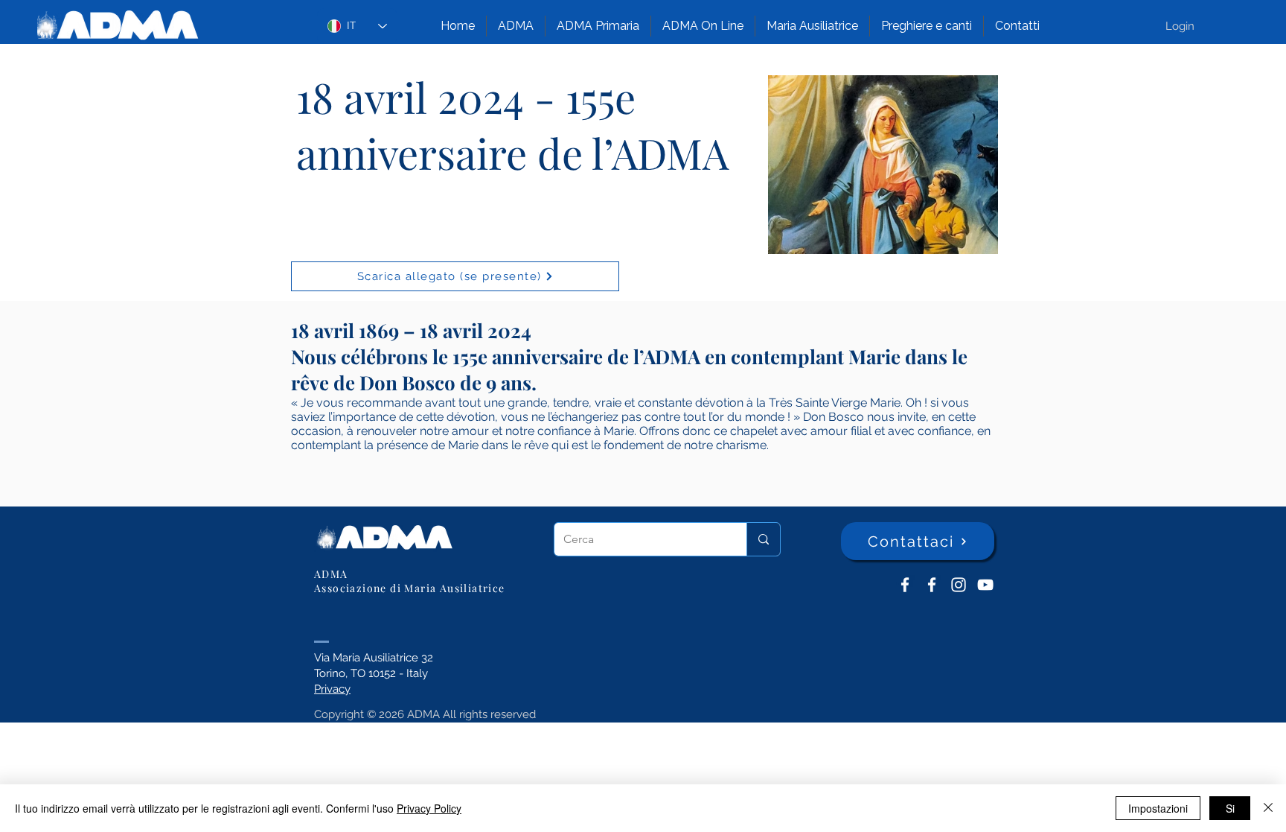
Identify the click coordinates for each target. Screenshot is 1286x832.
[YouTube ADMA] (985, 584)
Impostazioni (1158, 808)
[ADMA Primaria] (931, 584)
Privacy (332, 689)
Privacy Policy (429, 808)
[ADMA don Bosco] (905, 584)
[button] (516, 26)
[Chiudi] (1268, 808)
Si (1230, 808)
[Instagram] (958, 584)
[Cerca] (763, 539)
